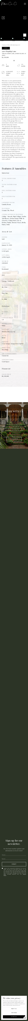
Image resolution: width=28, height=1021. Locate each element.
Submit (14, 864)
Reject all (14, 1008)
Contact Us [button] (14, 439)
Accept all (14, 1016)
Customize (14, 1012)
